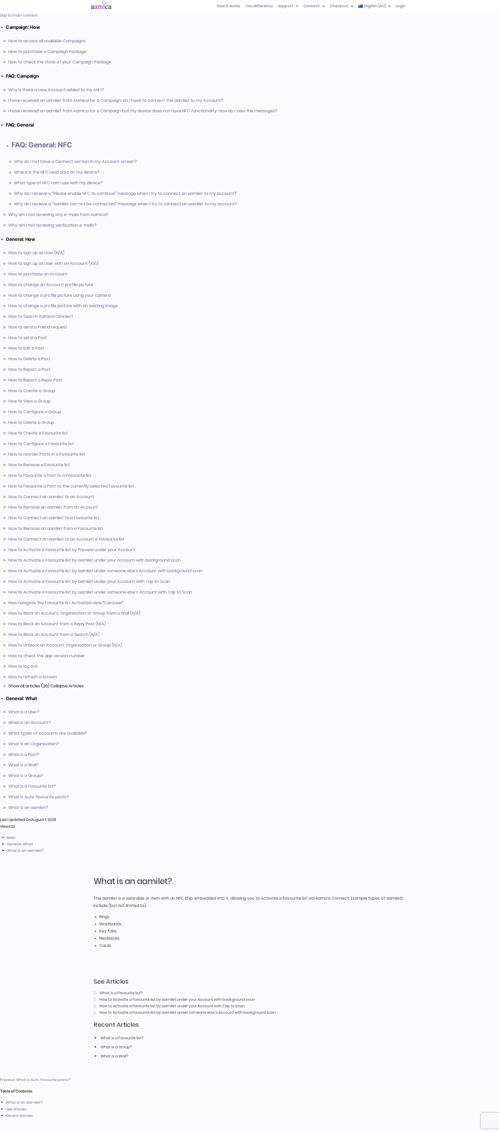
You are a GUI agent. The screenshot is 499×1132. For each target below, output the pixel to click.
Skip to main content (19, 15)
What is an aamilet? (24, 1102)
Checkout (339, 6)
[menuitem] (374, 6)
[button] (252, 27)
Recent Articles (19, 1115)
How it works (228, 6)
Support (285, 6)
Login (400, 6)
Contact (311, 6)
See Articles (16, 1109)
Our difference (259, 6)
